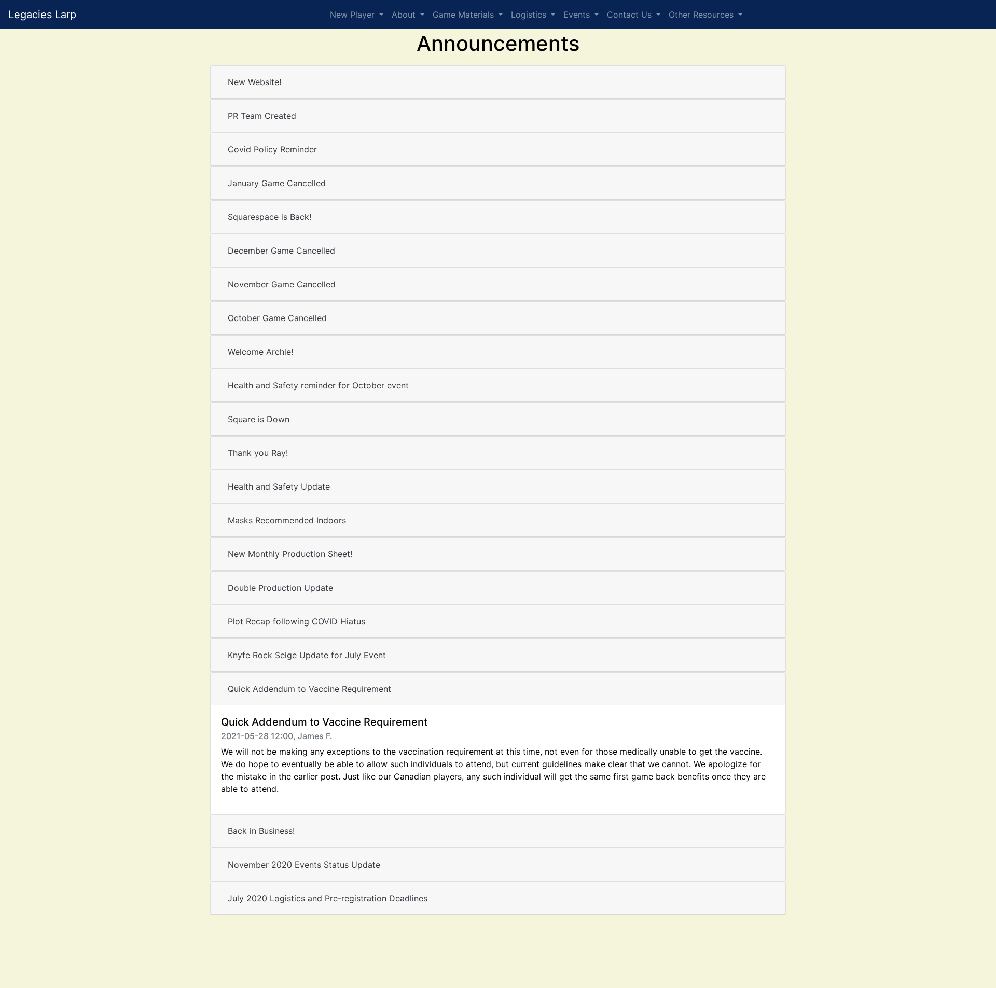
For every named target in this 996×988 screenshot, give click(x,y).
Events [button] (577, 14)
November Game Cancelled (282, 284)
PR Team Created (262, 115)
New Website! (254, 82)
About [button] (405, 14)
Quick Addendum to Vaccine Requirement (309, 689)
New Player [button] (353, 14)
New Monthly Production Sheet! (290, 554)
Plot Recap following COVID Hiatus (296, 621)
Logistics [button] (530, 14)
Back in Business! (261, 831)
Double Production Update (280, 587)
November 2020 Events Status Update (304, 864)
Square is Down (258, 419)
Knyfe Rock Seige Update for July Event (307, 655)
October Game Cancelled (277, 318)
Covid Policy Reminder (272, 149)
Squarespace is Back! (269, 217)
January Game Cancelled (277, 183)
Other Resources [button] (702, 14)
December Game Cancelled (281, 250)
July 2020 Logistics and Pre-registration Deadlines (327, 898)
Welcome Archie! (260, 351)
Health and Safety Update (279, 486)
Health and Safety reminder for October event (318, 385)
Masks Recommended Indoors (287, 520)
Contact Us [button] (630, 14)
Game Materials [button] (464, 14)
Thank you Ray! (258, 453)
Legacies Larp (42, 14)
